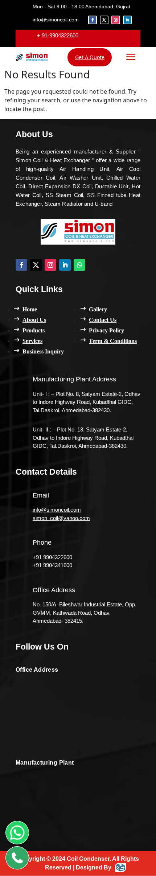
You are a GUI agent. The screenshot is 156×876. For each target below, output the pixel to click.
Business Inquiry (43, 351)
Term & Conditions (113, 341)
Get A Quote (89, 57)
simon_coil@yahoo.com (61, 518)
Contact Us (102, 320)
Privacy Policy (106, 330)
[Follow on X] (104, 20)
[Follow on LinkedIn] (127, 20)
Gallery (98, 309)
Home (29, 309)
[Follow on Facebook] (92, 20)
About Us (34, 320)
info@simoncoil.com (57, 510)
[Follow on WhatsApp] (79, 265)
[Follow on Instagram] (115, 20)
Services (32, 341)
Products (33, 330)
